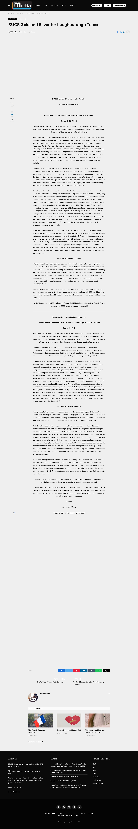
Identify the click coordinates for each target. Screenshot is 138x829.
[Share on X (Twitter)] (120, 32)
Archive (12, 19)
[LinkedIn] (12, 114)
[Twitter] (12, 109)
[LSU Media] (22, 5)
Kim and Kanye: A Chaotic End (69, 730)
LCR (45, 5)
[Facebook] (12, 104)
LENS (64, 5)
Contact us (96, 777)
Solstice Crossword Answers (60, 776)
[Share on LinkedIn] (124, 32)
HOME (37, 5)
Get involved (97, 780)
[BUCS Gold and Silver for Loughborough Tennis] (69, 65)
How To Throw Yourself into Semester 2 (51, 682)
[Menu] (9, 5)
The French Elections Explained (36, 731)
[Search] (128, 5)
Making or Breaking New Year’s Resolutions (95, 731)
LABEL (53, 5)
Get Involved (96, 5)
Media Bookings (119, 5)
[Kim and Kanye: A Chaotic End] (69, 720)
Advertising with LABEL (68, 816)
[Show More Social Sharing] (128, 32)
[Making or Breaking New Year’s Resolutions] (97, 720)
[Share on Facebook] (117, 32)
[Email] (12, 120)
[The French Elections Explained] (40, 720)
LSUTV (73, 5)
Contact (107, 5)
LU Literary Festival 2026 (59, 781)
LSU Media (13, 32)
